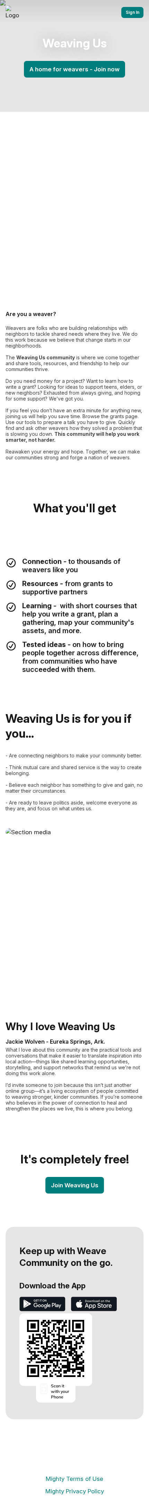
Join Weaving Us (74, 1185)
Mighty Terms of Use (74, 1478)
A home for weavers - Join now (74, 69)
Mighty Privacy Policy (74, 1491)
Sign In (132, 12)
